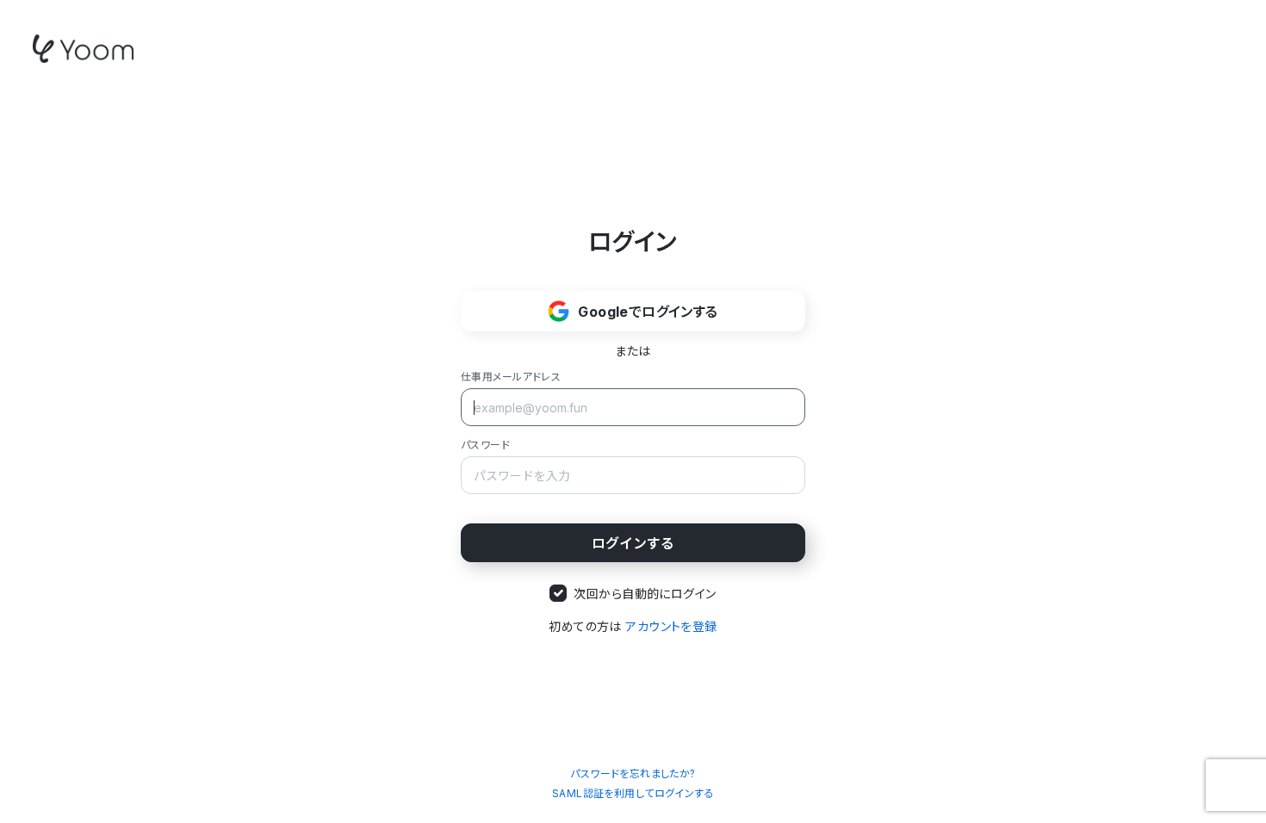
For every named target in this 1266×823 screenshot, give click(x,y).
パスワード (485, 444)
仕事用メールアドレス (511, 376)
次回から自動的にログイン (645, 593)
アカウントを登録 (671, 626)
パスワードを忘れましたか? (632, 773)
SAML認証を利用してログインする (633, 793)
